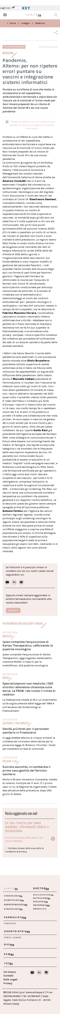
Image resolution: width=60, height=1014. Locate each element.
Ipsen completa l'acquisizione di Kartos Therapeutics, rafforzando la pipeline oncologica (27, 645)
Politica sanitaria (14, 46)
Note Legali (10, 979)
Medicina (40, 23)
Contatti (8, 975)
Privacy (7, 983)
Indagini (25, 23)
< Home (11, 23)
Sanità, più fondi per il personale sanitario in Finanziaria (25, 730)
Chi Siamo (9, 972)
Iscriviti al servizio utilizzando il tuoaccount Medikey (24, 839)
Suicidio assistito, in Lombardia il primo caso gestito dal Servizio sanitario (26, 770)
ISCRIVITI (13, 610)
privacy (23, 851)
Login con (5, 7)
